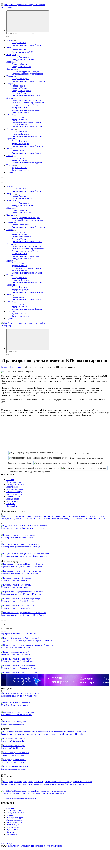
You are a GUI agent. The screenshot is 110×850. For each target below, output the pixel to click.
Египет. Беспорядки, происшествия (28, 103)
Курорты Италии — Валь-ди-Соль (16, 608)
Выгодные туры (13, 482)
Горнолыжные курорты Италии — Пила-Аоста (22, 615)
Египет (9, 98)
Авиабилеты (12, 487)
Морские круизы (14, 494)
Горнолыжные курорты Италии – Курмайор (21, 594)
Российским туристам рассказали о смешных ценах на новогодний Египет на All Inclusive (42, 734)
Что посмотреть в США (23, 52)
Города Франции (19, 141)
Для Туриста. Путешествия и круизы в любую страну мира (35, 846)
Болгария (10, 69)
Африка (10, 62)
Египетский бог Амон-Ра (12, 741)
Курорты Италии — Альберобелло (17, 661)
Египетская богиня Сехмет (13, 769)
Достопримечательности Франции (27, 146)
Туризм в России (19, 167)
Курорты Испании (20, 134)
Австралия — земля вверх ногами (16, 714)
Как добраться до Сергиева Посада (17, 537)
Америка (10, 47)
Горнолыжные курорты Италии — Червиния (21, 566)
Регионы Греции (19, 93)
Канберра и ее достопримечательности (19, 696)
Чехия (9, 148)
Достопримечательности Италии (27, 127)
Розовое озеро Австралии (12, 724)
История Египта (19, 107)
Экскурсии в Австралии (23, 59)
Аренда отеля (12, 499)
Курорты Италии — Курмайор (15, 580)
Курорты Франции (20, 143)
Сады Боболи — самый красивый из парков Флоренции (26, 640)
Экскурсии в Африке (21, 66)
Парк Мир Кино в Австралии (14, 705)
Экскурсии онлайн (15, 484)
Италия (9, 115)
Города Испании (19, 131)
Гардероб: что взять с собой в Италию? (19, 633)
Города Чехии (18, 151)
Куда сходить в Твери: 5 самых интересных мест (23, 528)
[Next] (5, 620)
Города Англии (19, 42)
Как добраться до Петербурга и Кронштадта (21, 547)
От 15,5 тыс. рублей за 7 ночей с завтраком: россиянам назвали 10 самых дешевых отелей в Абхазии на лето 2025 (53, 519)
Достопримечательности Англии (27, 45)
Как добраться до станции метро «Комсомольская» (24, 556)
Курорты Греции (19, 88)
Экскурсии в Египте (21, 112)
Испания (10, 129)
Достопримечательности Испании (27, 136)
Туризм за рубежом (20, 170)
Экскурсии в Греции (21, 90)
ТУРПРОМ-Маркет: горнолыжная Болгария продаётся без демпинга (32, 793)
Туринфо (10, 165)
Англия (9, 40)
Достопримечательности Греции (27, 95)
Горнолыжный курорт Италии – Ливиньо (20, 573)
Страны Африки (19, 64)
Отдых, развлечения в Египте (25, 105)
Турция (9, 155)
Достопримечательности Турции (27, 163)
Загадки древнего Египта (12, 762)
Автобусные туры (14, 489)
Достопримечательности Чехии (26, 153)
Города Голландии (20, 78)
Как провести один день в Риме (15, 647)
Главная (10, 479)
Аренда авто (12, 501)
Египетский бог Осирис (12, 748)
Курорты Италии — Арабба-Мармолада (19, 601)
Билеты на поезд (14, 491)
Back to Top (6, 843)
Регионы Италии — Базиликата (15, 654)
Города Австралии (20, 57)
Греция (9, 83)
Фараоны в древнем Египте (13, 755)
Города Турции (19, 158)
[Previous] (2, 620)
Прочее (9, 172)
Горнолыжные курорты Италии (26, 122)
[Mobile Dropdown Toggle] (15, 40)
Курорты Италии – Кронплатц (15, 587)
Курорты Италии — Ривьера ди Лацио (18, 668)
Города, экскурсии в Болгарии (26, 71)
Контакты (10, 503)
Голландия (11, 76)
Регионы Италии (19, 124)
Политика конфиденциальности (21, 798)
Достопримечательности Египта (26, 110)
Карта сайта (11, 506)
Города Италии (19, 117)
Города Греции (18, 86)
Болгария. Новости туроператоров (27, 74)
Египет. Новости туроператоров (26, 100)
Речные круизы (13, 496)
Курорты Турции (19, 160)
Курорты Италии (19, 119)
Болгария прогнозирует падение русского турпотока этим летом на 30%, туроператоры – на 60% (45, 784)
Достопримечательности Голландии (28, 81)
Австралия (11, 54)
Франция (10, 139)
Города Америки (19, 50)
